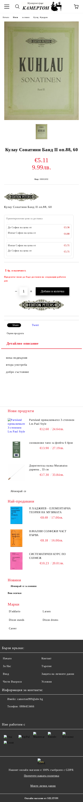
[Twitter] (15, 714)
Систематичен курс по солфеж (47, 556)
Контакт (47, 658)
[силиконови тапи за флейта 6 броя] (16, 449)
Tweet (35, 325)
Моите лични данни (43, 785)
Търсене (47, 666)
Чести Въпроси (12, 681)
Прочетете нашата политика (41, 775)
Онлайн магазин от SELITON (41, 798)
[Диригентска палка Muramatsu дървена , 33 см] (16, 472)
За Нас (7, 666)
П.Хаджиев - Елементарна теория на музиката (50, 510)
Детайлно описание (23, 343)
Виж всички (15, 593)
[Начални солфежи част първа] (16, 538)
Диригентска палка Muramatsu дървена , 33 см (48, 467)
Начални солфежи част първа (47, 533)
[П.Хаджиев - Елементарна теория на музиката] (16, 515)
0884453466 (26, 706)
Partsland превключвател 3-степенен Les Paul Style (52, 422)
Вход (6, 673)
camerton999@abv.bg (30, 699)
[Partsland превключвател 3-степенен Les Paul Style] (16, 427)
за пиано (26, 17)
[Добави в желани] (73, 268)
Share (15, 325)
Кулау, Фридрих (40, 17)
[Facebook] (7, 714)
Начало (6, 17)
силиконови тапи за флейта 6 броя (51, 442)
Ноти (15, 17)
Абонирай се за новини (23, 586)
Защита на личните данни (58, 673)
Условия (47, 681)
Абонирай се (18, 491)
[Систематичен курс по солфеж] (16, 561)
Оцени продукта (15, 333)
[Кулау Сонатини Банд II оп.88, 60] (41, 119)
